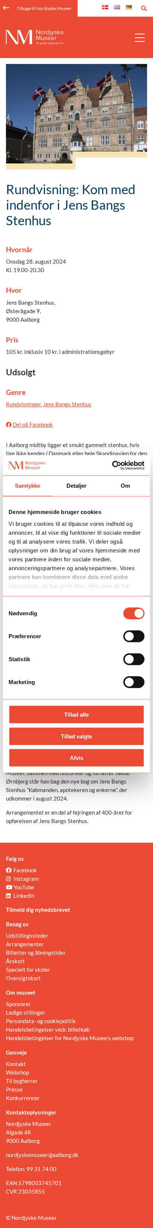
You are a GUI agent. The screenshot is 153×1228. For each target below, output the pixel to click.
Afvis (76, 758)
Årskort (15, 961)
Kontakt (16, 1063)
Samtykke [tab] (27, 486)
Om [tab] (125, 486)
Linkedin (23, 895)
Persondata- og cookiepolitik (41, 1021)
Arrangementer (25, 944)
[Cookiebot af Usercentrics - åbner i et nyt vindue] (111, 465)
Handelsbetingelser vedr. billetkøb (47, 1029)
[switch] (133, 636)
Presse (14, 1089)
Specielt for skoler (28, 969)
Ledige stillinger (25, 1012)
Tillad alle (76, 714)
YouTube (23, 887)
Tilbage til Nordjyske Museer (44, 8)
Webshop (17, 1072)
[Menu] (140, 37)
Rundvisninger (23, 404)
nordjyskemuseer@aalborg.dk (42, 1154)
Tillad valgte (76, 736)
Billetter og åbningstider (36, 952)
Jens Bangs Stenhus (67, 404)
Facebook (25, 870)
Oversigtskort (23, 978)
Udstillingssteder (27, 935)
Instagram (26, 878)
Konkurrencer (23, 1098)
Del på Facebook (33, 424)
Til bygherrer (22, 1081)
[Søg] (144, 8)
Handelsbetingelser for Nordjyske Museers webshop (70, 1038)
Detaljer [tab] (76, 486)
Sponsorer (18, 1004)
